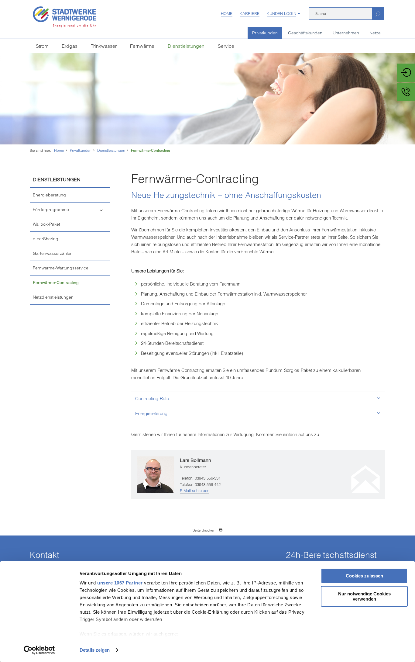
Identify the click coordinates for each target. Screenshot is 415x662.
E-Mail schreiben (194, 490)
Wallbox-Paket (46, 224)
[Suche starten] (378, 13)
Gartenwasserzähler (52, 253)
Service (226, 46)
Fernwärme (142, 46)
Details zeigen (95, 650)
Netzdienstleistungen (53, 297)
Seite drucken (204, 530)
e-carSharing (45, 238)
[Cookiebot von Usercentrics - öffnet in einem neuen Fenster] (39, 650)
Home (226, 13)
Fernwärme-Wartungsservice (60, 268)
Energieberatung (49, 195)
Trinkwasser (104, 46)
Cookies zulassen (364, 575)
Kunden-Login (281, 13)
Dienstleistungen (186, 46)
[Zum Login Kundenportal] (406, 73)
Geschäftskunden (305, 33)
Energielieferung (151, 413)
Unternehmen (346, 33)
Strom (42, 46)
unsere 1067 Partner (120, 582)
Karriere (249, 13)
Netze (375, 33)
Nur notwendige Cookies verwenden (364, 596)
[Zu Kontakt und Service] (406, 92)
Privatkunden (265, 33)
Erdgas (69, 46)
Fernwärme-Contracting (150, 150)
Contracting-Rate (152, 398)
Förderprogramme (51, 209)
